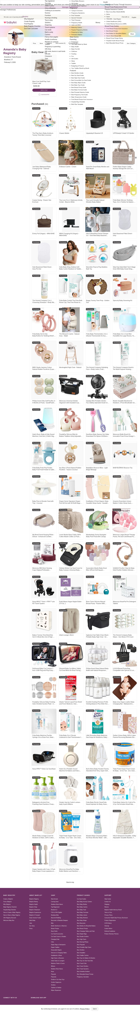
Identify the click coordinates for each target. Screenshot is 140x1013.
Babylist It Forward (34, 915)
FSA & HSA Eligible (56, 912)
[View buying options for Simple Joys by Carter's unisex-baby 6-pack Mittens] (70, 788)
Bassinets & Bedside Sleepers (59, 920)
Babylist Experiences (35, 912)
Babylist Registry (34, 899)
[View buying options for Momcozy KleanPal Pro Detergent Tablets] (124, 587)
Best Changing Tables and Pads (86, 931)
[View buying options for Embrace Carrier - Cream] (70, 152)
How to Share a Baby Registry (11, 915)
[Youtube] (26, 1002)
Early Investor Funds (35, 917)
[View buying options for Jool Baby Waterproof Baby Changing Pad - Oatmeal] (44, 152)
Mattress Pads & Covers (58, 963)
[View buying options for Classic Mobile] (70, 119)
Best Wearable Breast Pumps (85, 974)
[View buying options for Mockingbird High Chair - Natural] (70, 353)
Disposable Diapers (56, 950)
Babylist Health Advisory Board (113, 909)
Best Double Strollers (83, 936)
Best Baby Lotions (82, 915)
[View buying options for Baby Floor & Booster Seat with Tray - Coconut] (44, 487)
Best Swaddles (81, 952)
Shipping (106, 904)
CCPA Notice (108, 923)
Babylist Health (33, 904)
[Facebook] (13, 1002)
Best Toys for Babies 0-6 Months (86, 958)
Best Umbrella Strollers (83, 971)
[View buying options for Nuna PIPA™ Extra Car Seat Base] (44, 754)
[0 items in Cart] (135, 22)
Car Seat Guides (81, 899)
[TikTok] (5, 1002)
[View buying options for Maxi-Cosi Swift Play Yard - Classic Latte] (44, 67)
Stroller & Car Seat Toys (57, 979)
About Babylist (35, 895)
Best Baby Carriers (82, 907)
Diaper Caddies (55, 947)
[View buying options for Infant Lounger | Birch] (70, 620)
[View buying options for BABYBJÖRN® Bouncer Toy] (124, 453)
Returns (106, 907)
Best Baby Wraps (82, 920)
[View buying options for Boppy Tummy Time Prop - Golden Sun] (97, 286)
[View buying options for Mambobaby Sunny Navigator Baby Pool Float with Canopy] (97, 520)
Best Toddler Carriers (83, 955)
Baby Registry (9, 895)
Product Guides (83, 895)
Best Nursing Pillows (82, 942)
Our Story (32, 926)
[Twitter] (21, 1002)
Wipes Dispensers (56, 990)
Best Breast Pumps (82, 928)
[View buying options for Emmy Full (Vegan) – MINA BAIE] (44, 219)
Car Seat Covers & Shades (58, 936)
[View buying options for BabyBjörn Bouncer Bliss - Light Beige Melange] (97, 453)
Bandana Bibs (55, 915)
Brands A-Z (54, 909)
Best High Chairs (81, 939)
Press (31, 928)
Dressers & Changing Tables (59, 952)
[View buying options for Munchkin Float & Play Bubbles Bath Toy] (97, 252)
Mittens (53, 966)
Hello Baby (32, 920)
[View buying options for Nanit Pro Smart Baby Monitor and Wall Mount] (97, 152)
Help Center (107, 899)
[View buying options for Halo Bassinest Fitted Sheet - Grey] (124, 219)
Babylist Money (33, 901)
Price (34, 43)
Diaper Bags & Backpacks (58, 944)
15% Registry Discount (9, 917)
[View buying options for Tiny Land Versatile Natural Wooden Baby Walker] (97, 186)
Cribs (52, 942)
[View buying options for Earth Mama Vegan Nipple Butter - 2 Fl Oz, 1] (70, 587)
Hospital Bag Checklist (9, 909)
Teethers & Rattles (56, 987)
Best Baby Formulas (82, 912)
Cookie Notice (108, 928)
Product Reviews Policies (111, 934)
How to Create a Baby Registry (11, 912)
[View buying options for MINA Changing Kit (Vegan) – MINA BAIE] (70, 219)
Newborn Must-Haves (57, 904)
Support (107, 895)
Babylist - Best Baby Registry (10, 22)
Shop (53, 895)
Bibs (52, 923)
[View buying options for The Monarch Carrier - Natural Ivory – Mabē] (70, 319)
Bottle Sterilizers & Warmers (59, 926)
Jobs (30, 923)
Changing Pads (55, 939)
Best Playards (81, 944)
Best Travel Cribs (82, 963)
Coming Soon (54, 901)
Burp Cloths (54, 931)
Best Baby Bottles (82, 904)
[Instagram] (9, 1002)
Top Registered (55, 907)
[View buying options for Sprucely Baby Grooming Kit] (124, 286)
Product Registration (110, 920)
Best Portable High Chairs (84, 947)
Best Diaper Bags (82, 934)
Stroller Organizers (56, 982)
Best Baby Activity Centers (84, 901)
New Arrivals (54, 899)
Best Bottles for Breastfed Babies (86, 926)
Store (41, 43)
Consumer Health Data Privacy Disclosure (116, 917)
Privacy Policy (108, 915)
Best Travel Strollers (82, 966)
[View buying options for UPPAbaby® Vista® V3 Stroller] (124, 119)
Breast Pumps (55, 928)
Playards (53, 974)
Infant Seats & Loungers (57, 960)
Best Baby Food (81, 909)
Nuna (52, 971)
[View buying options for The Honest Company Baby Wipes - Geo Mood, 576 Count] (124, 620)
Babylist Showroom (34, 909)
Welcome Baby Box (8, 920)
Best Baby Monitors (82, 917)
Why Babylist (7, 904)
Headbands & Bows (56, 955)
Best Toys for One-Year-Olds (85, 960)
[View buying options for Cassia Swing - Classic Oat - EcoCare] (44, 186)
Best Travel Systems (83, 969)
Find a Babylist (7, 901)
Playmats (53, 977)
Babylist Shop (33, 907)
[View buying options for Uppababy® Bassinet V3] (97, 119)
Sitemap (106, 926)
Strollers (53, 985)
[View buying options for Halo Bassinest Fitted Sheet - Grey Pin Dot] (44, 252)
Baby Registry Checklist (10, 907)
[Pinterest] (17, 1002)
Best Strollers (80, 950)
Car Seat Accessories (57, 934)
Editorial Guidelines (109, 931)
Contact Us (107, 901)
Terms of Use (108, 912)
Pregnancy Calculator (83, 977)
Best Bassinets (81, 923)
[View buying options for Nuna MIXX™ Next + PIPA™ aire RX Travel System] (44, 587)
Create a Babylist (8, 899)
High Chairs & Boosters (57, 958)
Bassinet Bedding (56, 917)
